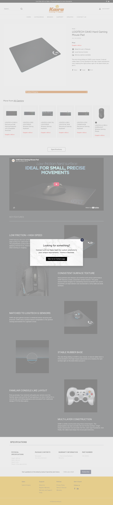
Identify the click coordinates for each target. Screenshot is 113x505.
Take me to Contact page (56, 259)
